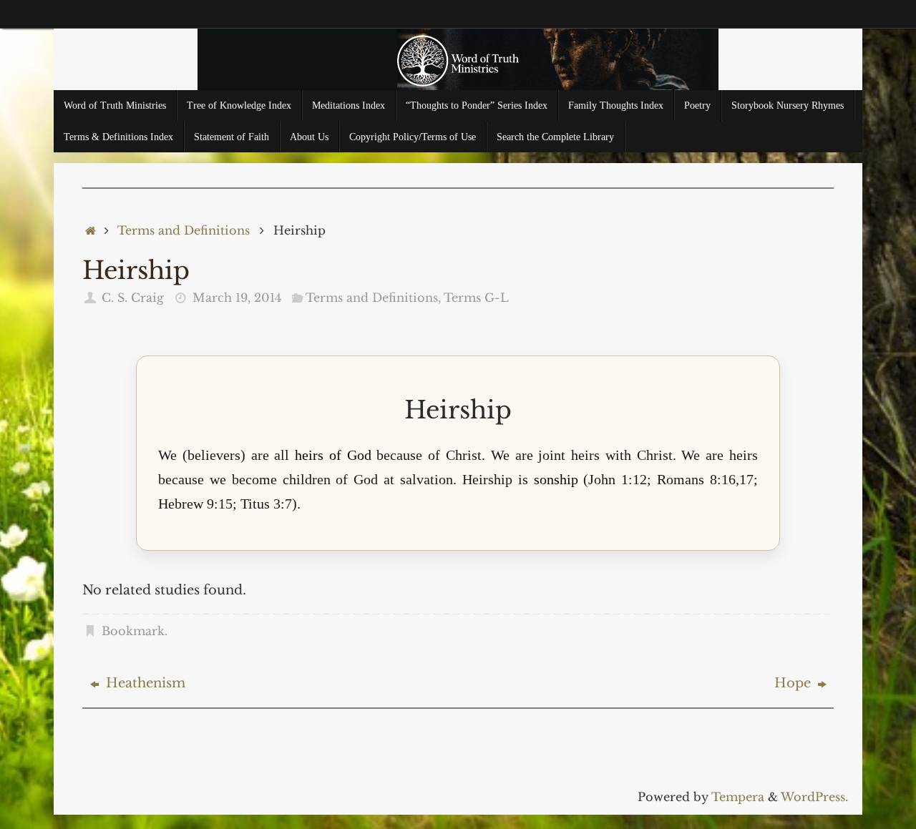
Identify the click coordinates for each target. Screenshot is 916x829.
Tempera (737, 797)
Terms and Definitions (183, 230)
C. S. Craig (133, 297)
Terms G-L (476, 297)
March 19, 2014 (237, 297)
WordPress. (814, 797)
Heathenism (143, 683)
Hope (794, 683)
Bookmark (133, 631)
